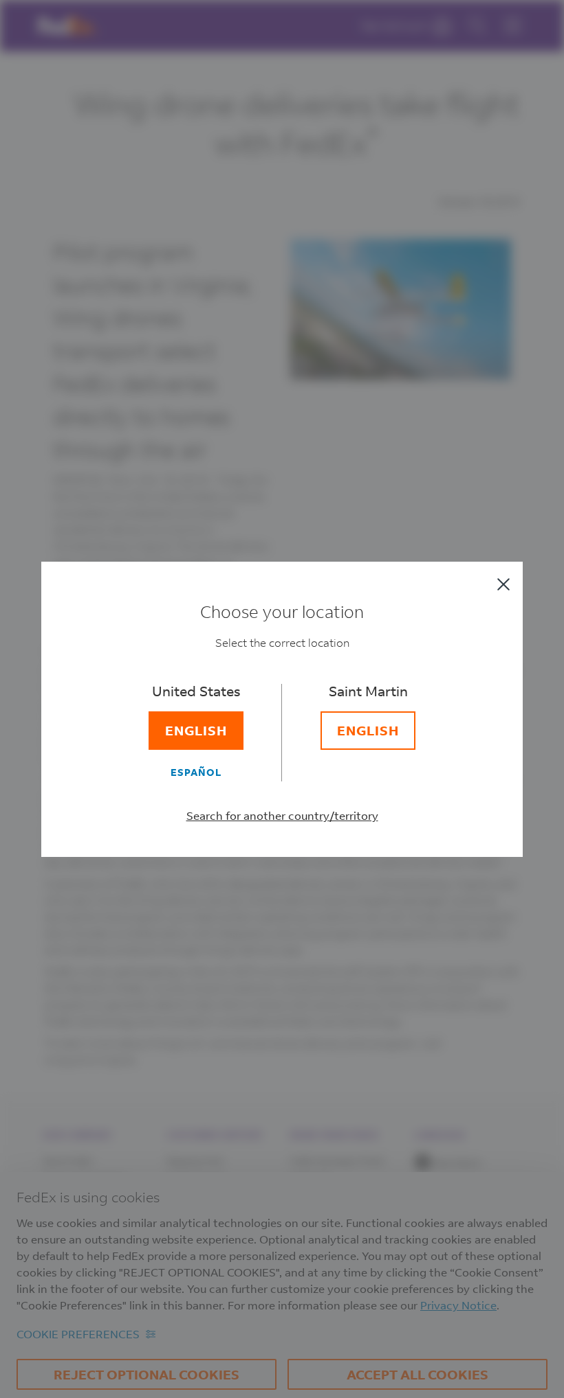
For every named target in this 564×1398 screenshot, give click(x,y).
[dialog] (282, 699)
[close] (503, 584)
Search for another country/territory (282, 815)
